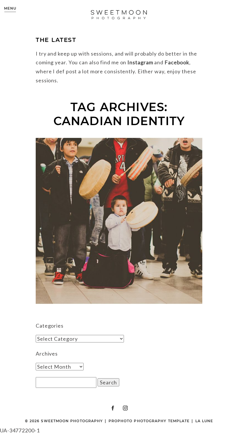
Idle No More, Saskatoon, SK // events (118, 215)
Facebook (177, 62)
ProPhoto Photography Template (149, 421)
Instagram (140, 62)
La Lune (204, 421)
